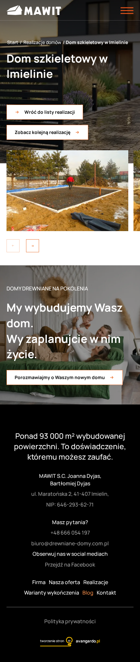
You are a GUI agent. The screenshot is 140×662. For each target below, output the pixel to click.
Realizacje (95, 582)
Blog (87, 592)
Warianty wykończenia (51, 592)
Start (12, 42)
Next (32, 245)
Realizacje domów (42, 42)
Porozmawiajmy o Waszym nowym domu (60, 377)
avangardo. (88, 641)
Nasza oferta (64, 582)
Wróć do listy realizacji (49, 112)
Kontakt (106, 592)
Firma (39, 582)
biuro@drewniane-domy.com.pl (70, 543)
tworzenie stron (52, 641)
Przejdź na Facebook (70, 564)
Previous (13, 245)
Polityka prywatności (70, 621)
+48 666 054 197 (70, 532)
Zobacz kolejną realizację (42, 132)
